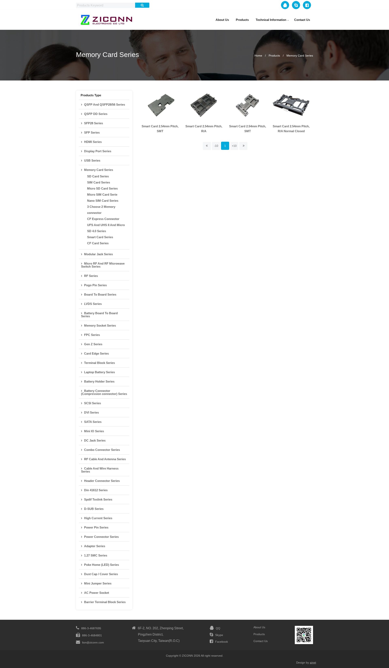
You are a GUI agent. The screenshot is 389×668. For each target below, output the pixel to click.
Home (258, 55)
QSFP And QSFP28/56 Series (104, 104)
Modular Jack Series (98, 254)
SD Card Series (98, 176)
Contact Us (302, 19)
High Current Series (98, 518)
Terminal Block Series (99, 363)
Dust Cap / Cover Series (101, 574)
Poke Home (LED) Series (101, 564)
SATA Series (93, 422)
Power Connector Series (101, 536)
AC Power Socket (96, 592)
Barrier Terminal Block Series (105, 602)
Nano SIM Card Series (102, 200)
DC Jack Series (95, 440)
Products (242, 19)
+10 (234, 145)
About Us (222, 19)
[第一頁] (207, 146)
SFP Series (92, 132)
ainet (313, 662)
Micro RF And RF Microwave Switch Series (103, 265)
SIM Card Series (98, 182)
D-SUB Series (94, 508)
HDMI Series (93, 142)
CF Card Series (98, 243)
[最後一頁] (243, 146)
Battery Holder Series (99, 381)
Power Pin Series (96, 527)
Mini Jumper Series (97, 583)
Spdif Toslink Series (98, 499)
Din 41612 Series (96, 490)
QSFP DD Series (95, 114)
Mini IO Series (94, 431)
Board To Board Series (100, 294)
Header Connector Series (102, 481)
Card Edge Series (96, 353)
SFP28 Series (93, 123)
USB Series (92, 160)
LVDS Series (93, 304)
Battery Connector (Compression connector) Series (104, 392)
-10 (216, 145)
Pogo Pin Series (95, 285)
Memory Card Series (299, 55)
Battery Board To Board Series (99, 314)
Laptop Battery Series (99, 372)
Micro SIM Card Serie (102, 194)
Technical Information (271, 19)
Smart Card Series (100, 237)
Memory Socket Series (100, 325)
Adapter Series (94, 546)
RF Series (91, 276)
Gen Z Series (93, 344)
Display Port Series (97, 151)
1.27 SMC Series (95, 555)
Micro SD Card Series (102, 188)
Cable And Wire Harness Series (100, 470)
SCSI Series (92, 403)
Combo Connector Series (102, 449)
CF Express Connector (103, 219)
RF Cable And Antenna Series (105, 459)
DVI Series (91, 412)
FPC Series (92, 335)
